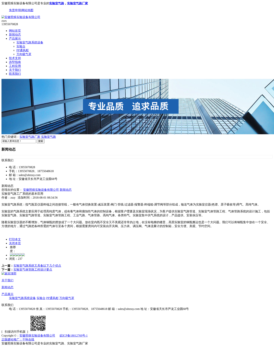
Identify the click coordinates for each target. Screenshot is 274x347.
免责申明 (15, 10)
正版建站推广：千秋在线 (17, 339)
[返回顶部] (8, 273)
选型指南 (15, 62)
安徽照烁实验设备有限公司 (41, 189)
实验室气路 (56, 3)
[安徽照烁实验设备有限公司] (20, 17)
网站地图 (27, 10)
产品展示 (15, 38)
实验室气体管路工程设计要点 (32, 269)
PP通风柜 (22, 50)
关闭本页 (15, 243)
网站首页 (15, 30)
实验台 (20, 46)
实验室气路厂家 (77, 3)
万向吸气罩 (23, 54)
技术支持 (15, 58)
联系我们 (15, 73)
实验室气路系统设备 (29, 42)
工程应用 (15, 65)
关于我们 (15, 69)
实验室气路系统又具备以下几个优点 (37, 265)
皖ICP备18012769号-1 (74, 335)
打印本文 (15, 239)
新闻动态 (15, 34)
